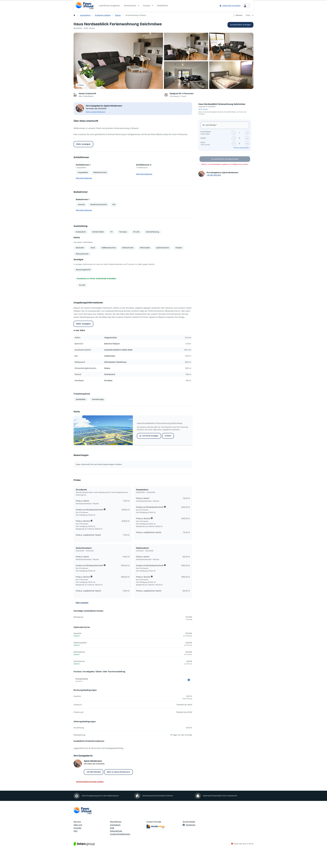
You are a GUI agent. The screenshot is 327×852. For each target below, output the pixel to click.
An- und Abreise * (209, 125)
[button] (118, 61)
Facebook (190, 825)
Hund (203, 142)
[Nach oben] (321, 846)
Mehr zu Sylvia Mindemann (95, 112)
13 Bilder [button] (80, 85)
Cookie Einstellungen (120, 834)
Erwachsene (206, 132)
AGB (112, 828)
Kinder (203, 138)
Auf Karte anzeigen (150, 436)
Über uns (78, 825)
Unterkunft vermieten (231, 5)
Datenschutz (116, 831)
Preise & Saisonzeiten (241, 148)
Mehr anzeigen (83, 144)
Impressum (115, 825)
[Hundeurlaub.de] (163, 826)
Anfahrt (168, 436)
